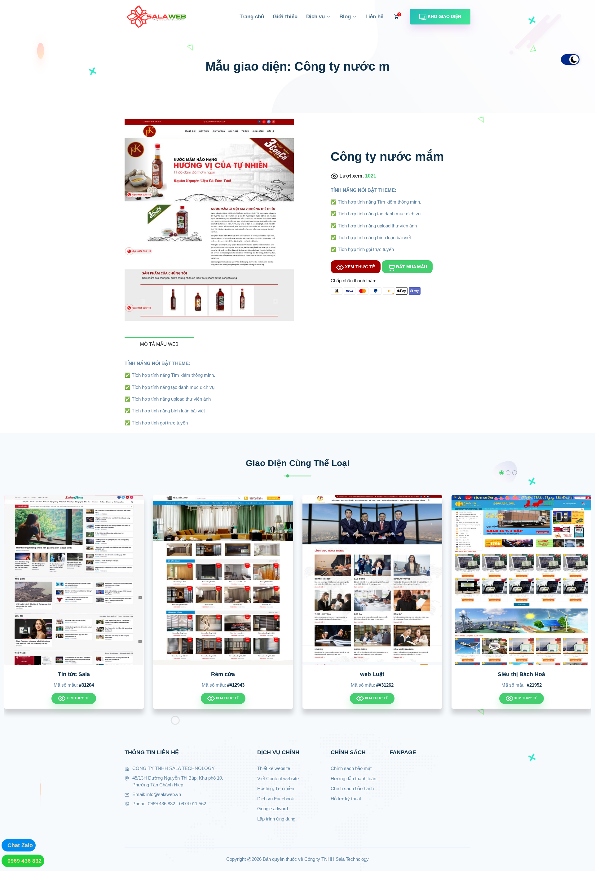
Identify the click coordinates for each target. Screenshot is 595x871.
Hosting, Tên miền (275, 788)
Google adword (272, 808)
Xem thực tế (359, 266)
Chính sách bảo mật (351, 768)
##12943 (134, 685)
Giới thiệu (285, 17)
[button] (501, 472)
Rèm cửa (121, 674)
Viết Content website (278, 778)
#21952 (432, 685)
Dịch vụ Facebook (275, 798)
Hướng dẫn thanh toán (353, 778)
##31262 (283, 685)
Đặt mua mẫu (411, 266)
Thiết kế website (273, 768)
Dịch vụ (316, 17)
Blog (345, 17)
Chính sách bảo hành (352, 788)
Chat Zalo (20, 845)
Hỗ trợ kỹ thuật (346, 798)
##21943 (581, 685)
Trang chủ (252, 17)
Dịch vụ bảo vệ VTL (568, 674)
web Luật (270, 674)
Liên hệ (374, 17)
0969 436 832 (24, 861)
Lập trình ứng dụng (276, 818)
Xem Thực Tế (125, 698)
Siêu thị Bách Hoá (419, 674)
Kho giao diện (443, 16)
